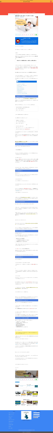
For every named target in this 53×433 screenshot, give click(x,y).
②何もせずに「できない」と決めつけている (21, 85)
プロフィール (19, 12)
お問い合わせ (33, 12)
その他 (10, 426)
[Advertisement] (26, 7)
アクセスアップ (29, 12)
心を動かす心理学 (11, 424)
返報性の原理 (17, 190)
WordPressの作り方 (11, 421)
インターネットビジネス (12, 419)
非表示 (20, 81)
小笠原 (18, 43)
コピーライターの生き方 (24, 12)
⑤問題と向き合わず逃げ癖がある (20, 89)
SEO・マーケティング (12, 414)
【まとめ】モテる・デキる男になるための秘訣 (22, 93)
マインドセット (11, 416)
